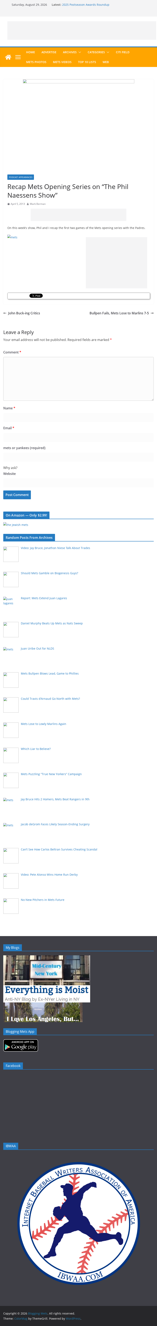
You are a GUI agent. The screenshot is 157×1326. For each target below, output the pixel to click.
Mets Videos (62, 62)
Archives (70, 52)
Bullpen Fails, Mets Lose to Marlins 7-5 (119, 313)
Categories (96, 52)
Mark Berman (38, 204)
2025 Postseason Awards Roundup (85, 5)
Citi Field (122, 52)
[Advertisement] (81, 30)
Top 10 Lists (87, 62)
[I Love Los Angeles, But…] (43, 1005)
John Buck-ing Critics (24, 313)
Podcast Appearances (20, 177)
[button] (79, 52)
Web (106, 62)
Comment (12, 352)
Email (8, 428)
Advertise (48, 52)
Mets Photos (36, 62)
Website (9, 473)
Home (30, 52)
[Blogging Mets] (8, 57)
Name (9, 408)
